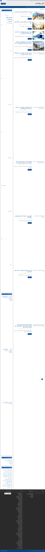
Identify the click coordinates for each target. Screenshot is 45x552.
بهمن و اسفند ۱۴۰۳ (20, 510)
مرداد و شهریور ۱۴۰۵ (19, 493)
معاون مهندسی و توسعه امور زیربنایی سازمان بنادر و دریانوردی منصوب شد (24, 162)
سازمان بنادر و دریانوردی (8, 479)
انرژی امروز (10, 470)
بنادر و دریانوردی (25, 14)
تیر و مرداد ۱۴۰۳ (20, 518)
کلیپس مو (10, 21)
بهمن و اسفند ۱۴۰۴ (20, 498)
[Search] (1, 0)
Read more (29, 18)
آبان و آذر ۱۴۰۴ (20, 501)
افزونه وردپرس (6, 15)
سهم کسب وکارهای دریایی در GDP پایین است (23, 22)
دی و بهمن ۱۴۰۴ (20, 499)
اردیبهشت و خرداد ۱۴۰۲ (19, 532)
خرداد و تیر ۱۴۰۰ (20, 547)
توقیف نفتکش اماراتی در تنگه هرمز (5, 402)
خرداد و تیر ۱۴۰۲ (20, 531)
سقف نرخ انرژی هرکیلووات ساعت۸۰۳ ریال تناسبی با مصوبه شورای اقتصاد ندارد (23, 42)
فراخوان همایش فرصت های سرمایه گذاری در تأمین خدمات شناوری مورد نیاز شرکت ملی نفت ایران (23, 326)
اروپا (10, 469)
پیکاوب (11, 50)
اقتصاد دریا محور (6, 469)
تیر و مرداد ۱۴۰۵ (20, 494)
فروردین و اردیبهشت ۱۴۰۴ (19, 508)
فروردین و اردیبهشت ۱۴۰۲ (19, 533)
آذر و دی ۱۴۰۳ (20, 513)
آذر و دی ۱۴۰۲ (20, 525)
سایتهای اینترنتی (4, 480)
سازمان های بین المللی (9, 480)
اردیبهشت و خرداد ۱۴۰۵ (19, 496)
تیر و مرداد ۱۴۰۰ (20, 546)
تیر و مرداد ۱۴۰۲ (20, 530)
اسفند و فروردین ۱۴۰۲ (19, 522)
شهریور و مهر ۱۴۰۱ (20, 541)
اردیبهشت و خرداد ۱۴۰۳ (19, 520)
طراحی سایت (10, 104)
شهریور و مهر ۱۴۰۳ (20, 516)
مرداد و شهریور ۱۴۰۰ (19, 545)
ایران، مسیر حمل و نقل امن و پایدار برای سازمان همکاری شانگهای (23, 32)
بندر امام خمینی (10, 471)
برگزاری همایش (10, 157)
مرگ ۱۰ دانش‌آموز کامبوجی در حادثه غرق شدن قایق (23, 271)
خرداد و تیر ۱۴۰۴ (20, 506)
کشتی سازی (8, 487)
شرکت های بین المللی (9, 484)
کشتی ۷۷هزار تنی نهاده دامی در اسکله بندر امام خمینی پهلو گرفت (24, 108)
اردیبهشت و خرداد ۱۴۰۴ (19, 507)
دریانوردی (22, 14)
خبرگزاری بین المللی (9, 474)
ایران (8, 470)
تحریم (8, 473)
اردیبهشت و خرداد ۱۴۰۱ (19, 542)
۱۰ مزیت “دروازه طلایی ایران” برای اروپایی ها (23, 12)
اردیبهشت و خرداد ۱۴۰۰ (19, 548)
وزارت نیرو (8, 486)
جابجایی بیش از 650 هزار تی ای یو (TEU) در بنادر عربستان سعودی (23, 53)
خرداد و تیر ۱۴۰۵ (20, 495)
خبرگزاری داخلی (5, 474)
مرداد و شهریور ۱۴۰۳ (19, 517)
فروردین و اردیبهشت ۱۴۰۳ (19, 521)
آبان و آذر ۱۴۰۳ (20, 514)
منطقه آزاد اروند (5, 485)
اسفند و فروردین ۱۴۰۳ (19, 509)
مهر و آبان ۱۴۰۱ (20, 540)
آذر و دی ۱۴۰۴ (20, 500)
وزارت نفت (10, 486)
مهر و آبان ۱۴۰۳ (20, 515)
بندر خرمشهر (6, 471)
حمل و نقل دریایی (4, 473)
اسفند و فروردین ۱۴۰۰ (19, 544)
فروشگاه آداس (9, 19)
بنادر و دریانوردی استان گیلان (8, 460)
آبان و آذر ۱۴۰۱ (20, 539)
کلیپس (11, 264)
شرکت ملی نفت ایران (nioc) (8, 483)
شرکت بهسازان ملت (9, 23)
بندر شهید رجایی (10, 472)
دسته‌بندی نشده (10, 462)
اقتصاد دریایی (3, 469)
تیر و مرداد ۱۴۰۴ (20, 505)
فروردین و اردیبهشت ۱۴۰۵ (19, 497)
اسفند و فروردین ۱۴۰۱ (19, 534)
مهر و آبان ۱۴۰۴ (20, 502)
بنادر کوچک (5, 470)
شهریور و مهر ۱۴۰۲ (20, 528)
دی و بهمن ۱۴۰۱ (20, 537)
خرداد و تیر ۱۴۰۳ (20, 519)
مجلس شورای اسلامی (9, 485)
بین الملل (5, 472)
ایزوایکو (7, 470)
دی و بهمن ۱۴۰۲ (20, 524)
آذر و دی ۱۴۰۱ (20, 538)
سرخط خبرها (9, 482)
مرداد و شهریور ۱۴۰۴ (19, 504)
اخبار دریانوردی (39, 3)
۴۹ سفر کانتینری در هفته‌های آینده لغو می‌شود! (5, 350)
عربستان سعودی (5, 484)
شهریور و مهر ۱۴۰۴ (20, 503)
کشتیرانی (20, 14)
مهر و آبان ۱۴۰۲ (20, 527)
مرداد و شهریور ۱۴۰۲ (19, 529)
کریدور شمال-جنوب (3, 486)
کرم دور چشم (9, 17)
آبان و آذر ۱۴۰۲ (20, 526)
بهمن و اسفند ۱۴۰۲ (20, 523)
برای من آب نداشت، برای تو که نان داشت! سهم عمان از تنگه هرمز (5, 297)
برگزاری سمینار (10, 211)
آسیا (11, 469)
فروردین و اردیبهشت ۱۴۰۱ (19, 543)
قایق (3, 484)
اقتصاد (8, 469)
